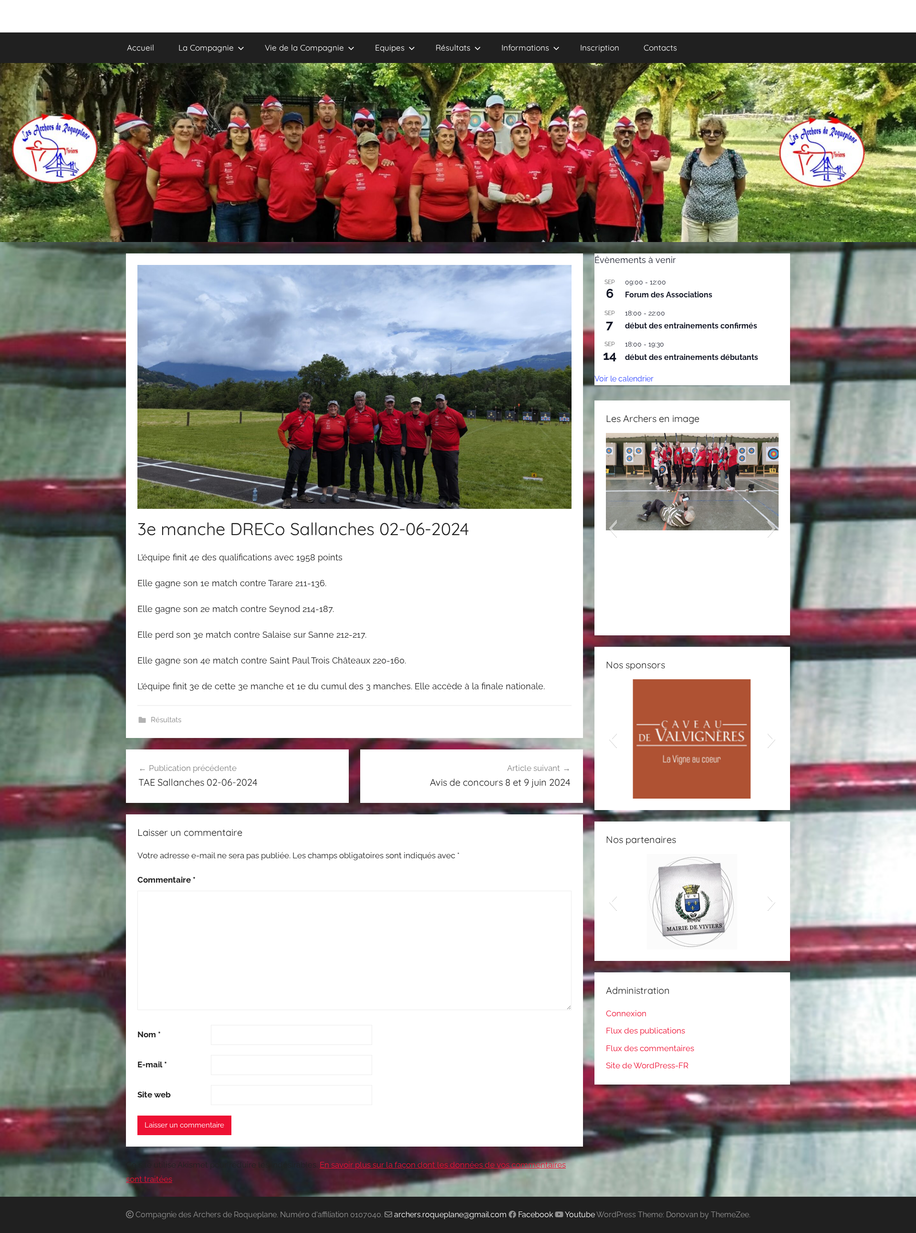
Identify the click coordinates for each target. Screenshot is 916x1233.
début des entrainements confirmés (691, 325)
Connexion (626, 1013)
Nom (149, 1034)
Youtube (580, 1214)
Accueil (140, 47)
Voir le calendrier (624, 378)
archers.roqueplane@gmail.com (450, 1214)
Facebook (535, 1214)
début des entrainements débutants (691, 357)
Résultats (166, 720)
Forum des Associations (668, 294)
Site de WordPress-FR (647, 1065)
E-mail (152, 1064)
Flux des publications (645, 1030)
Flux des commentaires (650, 1048)
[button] (612, 528)
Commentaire (166, 880)
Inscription (599, 47)
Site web (154, 1094)
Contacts (660, 47)
